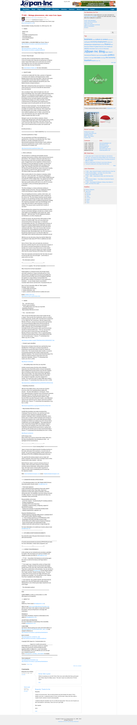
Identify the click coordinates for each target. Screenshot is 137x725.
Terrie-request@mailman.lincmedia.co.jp (39, 606)
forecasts (86, 46)
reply (39, 682)
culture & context (101, 39)
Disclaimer (60, 721)
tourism (88, 60)
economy (93, 42)
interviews (106, 48)
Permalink (23, 674)
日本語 (86, 9)
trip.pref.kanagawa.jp (104, 146)
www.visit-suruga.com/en (105, 148)
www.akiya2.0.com (103, 144)
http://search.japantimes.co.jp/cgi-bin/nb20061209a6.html (36, 405)
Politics (87, 196)
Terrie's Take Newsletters (90, 20)
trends (96, 60)
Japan (106, 52)
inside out (97, 48)
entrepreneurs (96, 44)
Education (88, 194)
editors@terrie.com (42, 555)
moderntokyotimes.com (104, 150)
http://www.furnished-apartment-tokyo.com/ (32, 148)
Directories (56, 9)
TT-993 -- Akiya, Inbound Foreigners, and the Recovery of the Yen (100, 171)
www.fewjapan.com (103, 147)
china (94, 39)
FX (94, 46)
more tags (113, 62)
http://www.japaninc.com (28, 23)
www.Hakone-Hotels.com (30, 68)
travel (93, 60)
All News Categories (89, 189)
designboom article (88, 134)
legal (98, 55)
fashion (102, 44)
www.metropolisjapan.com (105, 143)
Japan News (88, 191)
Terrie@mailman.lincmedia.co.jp (30, 660)
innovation (92, 48)
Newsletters (26, 9)
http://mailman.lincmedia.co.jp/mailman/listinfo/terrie (35, 44)
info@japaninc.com (111, 108)
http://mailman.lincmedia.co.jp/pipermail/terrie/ (33, 50)
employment (102, 42)
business (88, 39)
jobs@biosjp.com (43, 484)
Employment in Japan (89, 131)
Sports (87, 201)
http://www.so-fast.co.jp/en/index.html (31, 296)
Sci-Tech (88, 197)
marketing (101, 55)
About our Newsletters (89, 26)
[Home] (36, 4)
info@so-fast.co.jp (29, 294)
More (114, 165)
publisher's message (89, 57)
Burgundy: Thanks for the (42, 689)
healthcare (109, 46)
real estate (97, 57)
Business (88, 192)
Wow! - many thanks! (89, 136)
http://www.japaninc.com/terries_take (31, 48)
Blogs (33, 9)
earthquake (87, 42)
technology (102, 57)
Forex (91, 46)
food (112, 44)
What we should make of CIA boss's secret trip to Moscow (98, 162)
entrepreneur (88, 44)
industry (86, 48)
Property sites (87, 137)
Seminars (71, 9)
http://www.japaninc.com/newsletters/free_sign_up (34, 629)
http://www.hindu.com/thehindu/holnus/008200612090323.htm (37, 383)
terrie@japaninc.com (39, 603)
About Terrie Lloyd (88, 23)
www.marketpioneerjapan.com (32, 473)
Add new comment (77, 665)
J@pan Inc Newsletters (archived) (92, 24)
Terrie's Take (29, 664)
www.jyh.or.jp (36, 570)
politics (106, 55)
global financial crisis (101, 46)
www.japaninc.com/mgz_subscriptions (34, 653)
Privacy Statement (74, 721)
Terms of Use (67, 721)
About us (79, 9)
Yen (99, 60)
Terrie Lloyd (33, 17)
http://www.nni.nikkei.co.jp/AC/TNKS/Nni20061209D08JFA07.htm (38, 340)
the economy (110, 57)
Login (112, 9)
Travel (87, 202)
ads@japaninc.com (31, 623)
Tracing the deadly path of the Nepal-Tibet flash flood (97, 163)
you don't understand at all (90, 133)
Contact (92, 9)
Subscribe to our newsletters (90, 16)
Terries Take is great (44, 674)
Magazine (40, 9)
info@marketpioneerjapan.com (51, 473)
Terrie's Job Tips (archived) (90, 21)
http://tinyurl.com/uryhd (27, 361)
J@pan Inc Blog (94, 51)
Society (88, 199)
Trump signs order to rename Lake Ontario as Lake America (98, 156)
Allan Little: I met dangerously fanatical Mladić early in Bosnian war (100, 157)
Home (24, 11)
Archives (47, 9)
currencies (110, 39)
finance (108, 44)
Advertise (64, 9)
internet (101, 48)
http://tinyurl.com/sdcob (27, 433)
